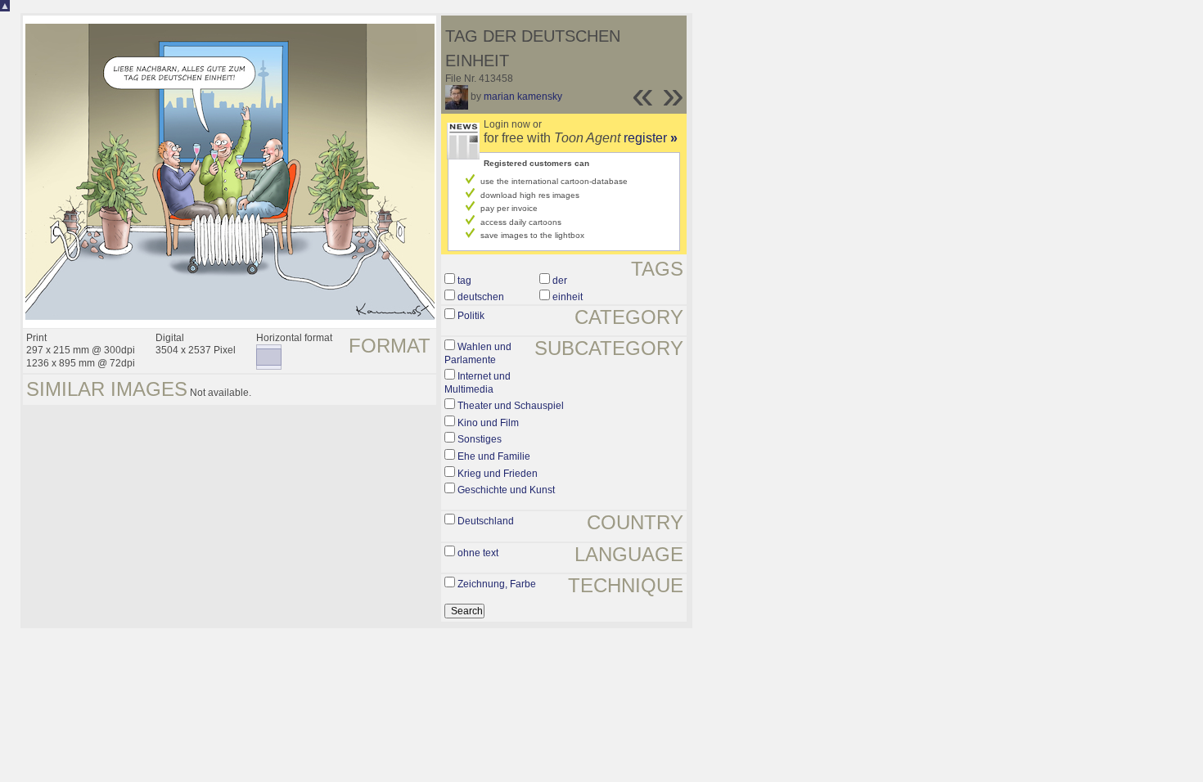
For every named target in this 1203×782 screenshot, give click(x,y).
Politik (470, 315)
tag (464, 280)
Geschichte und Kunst (506, 490)
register (651, 138)
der (559, 280)
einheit (567, 297)
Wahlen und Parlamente (477, 353)
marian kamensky (523, 96)
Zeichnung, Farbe (496, 584)
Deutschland (485, 521)
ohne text (477, 553)
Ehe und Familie (493, 456)
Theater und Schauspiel (510, 405)
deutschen (480, 297)
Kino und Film (488, 423)
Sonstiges (479, 439)
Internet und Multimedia (477, 383)
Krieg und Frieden (497, 473)
